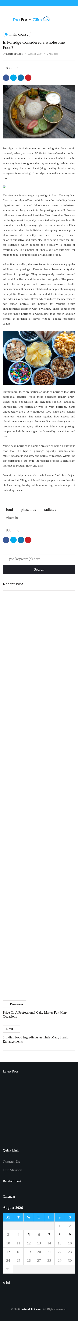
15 (60, 1243)
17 (8, 1252)
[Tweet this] (13, 77)
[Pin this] (28, 77)
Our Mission (12, 1170)
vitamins (12, 517)
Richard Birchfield (14, 53)
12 (29, 1243)
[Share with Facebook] (6, 77)
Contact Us (11, 1161)
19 (29, 1252)
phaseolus (28, 509)
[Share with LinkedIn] (21, 77)
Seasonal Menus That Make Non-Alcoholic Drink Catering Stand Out (47, 1103)
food (9, 509)
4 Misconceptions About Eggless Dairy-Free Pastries (34, 758)
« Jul (6, 1282)
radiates (50, 509)
